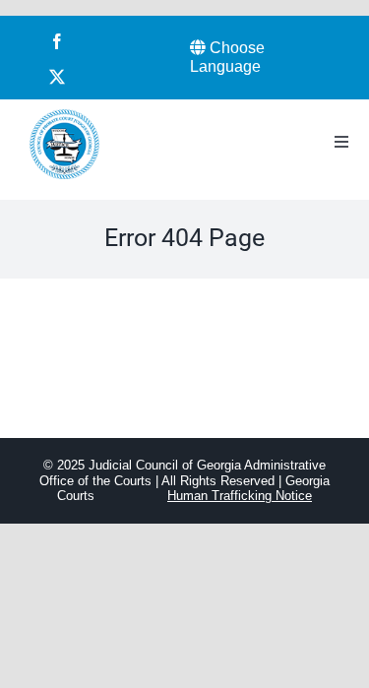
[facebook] (57, 41)
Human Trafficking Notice (239, 495)
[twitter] (57, 77)
